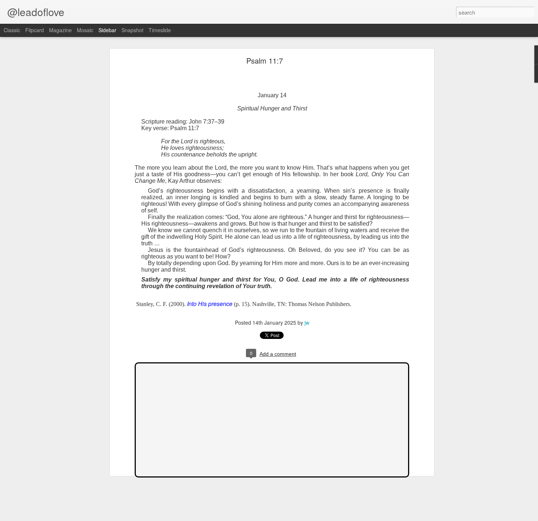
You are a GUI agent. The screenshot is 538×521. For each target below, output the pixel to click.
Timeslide (160, 30)
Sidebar (107, 30)
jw (307, 322)
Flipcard (34, 30)
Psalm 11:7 (264, 60)
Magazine (60, 30)
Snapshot (132, 30)
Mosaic (85, 30)
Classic (12, 30)
